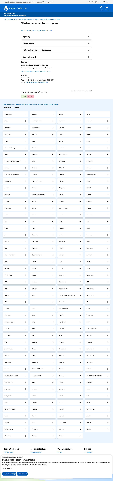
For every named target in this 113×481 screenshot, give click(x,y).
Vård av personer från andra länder (45, 19)
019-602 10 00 (8, 452)
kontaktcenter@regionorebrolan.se (37, 82)
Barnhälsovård (29, 57)
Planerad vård (29, 44)
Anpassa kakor (7, 468)
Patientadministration (11, 19)
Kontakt (90, 2)
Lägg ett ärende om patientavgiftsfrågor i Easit (35, 71)
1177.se (59, 452)
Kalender (98, 2)
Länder (58, 19)
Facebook (89, 452)
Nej (31, 96)
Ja (25, 96)
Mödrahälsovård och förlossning (37, 50)
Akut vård (27, 37)
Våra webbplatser (48, 2)
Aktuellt (106, 2)
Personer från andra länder (26, 19)
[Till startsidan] (15, 8)
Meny (106, 8)
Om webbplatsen (36, 452)
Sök (101, 8)
